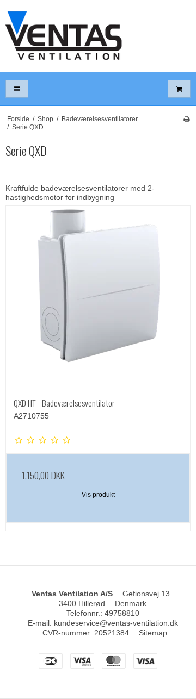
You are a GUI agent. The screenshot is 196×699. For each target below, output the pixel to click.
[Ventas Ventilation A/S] (98, 35)
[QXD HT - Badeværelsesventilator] (98, 298)
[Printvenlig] (186, 119)
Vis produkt (98, 494)
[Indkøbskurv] (179, 89)
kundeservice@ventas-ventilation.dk (116, 623)
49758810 (122, 613)
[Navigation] (16, 89)
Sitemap (153, 632)
